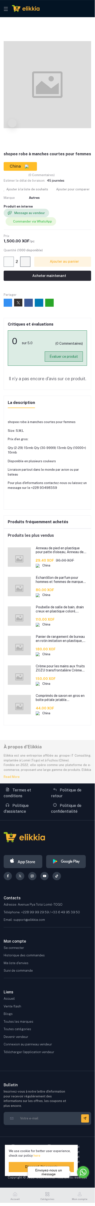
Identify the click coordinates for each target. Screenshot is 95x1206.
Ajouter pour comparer (72, 189)
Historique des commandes (24, 955)
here (37, 1155)
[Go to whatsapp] (83, 1172)
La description (21, 402)
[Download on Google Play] (66, 861)
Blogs (8, 1014)
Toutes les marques (18, 1021)
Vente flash (12, 1006)
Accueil (9, 998)
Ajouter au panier (64, 261)
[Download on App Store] (23, 861)
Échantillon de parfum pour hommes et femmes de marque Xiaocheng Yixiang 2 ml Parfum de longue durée (60, 580)
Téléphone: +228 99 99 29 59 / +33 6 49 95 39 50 (42, 912)
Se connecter (14, 948)
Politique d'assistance (16, 808)
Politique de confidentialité (66, 808)
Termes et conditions (17, 793)
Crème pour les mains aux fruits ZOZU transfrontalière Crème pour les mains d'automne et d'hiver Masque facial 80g (60, 668)
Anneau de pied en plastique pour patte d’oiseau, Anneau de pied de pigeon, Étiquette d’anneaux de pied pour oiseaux (60, 550)
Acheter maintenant (49, 276)
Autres (34, 198)
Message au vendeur (29, 213)
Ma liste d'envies (16, 963)
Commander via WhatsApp (32, 221)
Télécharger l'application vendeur (29, 1052)
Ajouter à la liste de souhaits (27, 189)
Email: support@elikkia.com (24, 920)
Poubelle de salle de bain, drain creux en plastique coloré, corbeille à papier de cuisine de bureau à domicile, (60, 609)
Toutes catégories (17, 1029)
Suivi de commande (18, 970)
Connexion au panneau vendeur (28, 1044)
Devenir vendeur (16, 1037)
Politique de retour (66, 793)
